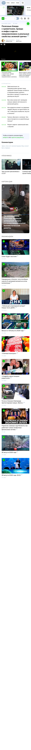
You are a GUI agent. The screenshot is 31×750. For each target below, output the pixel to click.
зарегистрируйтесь (17, 137)
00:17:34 (4, 107)
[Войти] (25, 18)
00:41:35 (4, 124)
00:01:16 (4, 86)
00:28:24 (4, 117)
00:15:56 (4, 100)
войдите (5, 137)
